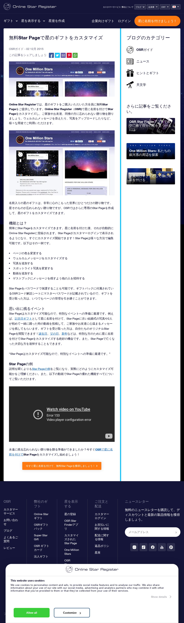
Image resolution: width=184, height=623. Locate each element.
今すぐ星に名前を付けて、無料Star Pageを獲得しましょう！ (60, 465)
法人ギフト (41, 556)
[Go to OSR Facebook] (153, 547)
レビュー (9, 547)
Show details (159, 596)
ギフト (8, 21)
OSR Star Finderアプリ (71, 524)
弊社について (128, 7)
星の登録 (70, 514)
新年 (64, 333)
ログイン (124, 21)
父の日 (54, 333)
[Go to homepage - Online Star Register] (30, 7)
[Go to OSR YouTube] (162, 547)
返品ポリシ (102, 545)
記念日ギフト (23, 318)
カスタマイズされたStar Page (71, 539)
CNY (163, 7)
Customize (70, 612)
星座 (97, 552)
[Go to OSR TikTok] (143, 547)
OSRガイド (16, 48)
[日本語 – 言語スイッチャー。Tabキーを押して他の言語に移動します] (175, 6)
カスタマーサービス (112, 7)
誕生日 (43, 333)
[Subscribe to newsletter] (176, 532)
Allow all (31, 612)
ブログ (138, 7)
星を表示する (31, 21)
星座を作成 (57, 21)
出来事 (151, 7)
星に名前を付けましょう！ (157, 21)
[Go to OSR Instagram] (134, 547)
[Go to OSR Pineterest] (171, 547)
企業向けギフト (103, 21)
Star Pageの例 (41, 368)
